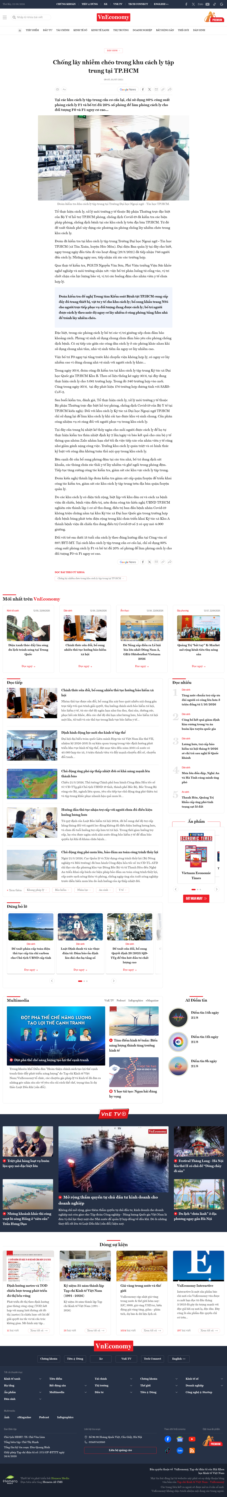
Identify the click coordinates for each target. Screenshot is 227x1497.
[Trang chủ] (20, 30)
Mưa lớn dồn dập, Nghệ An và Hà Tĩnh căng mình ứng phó (200, 778)
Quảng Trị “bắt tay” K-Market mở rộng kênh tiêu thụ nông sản (198, 650)
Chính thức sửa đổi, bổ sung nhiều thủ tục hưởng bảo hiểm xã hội (85, 650)
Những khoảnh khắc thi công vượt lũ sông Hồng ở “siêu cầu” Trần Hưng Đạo (27, 1219)
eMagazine (152, 1000)
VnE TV (117, 4)
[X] (193, 4)
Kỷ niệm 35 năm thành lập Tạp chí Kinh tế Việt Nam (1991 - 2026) (84, 1291)
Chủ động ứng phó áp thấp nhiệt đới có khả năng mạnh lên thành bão (105, 774)
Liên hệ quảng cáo (120, 1450)
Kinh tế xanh (100, 30)
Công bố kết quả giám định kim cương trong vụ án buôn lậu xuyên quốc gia (201, 724)
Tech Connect (138, 4)
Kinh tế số (80, 30)
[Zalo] (200, 4)
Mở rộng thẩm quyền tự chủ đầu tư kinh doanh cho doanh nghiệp (108, 1200)
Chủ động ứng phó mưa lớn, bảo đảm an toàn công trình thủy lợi (109, 852)
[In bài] (57, 89)
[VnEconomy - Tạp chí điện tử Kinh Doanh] (113, 1346)
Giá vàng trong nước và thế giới (140, 1288)
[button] (80, 981)
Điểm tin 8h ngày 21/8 (204, 1064)
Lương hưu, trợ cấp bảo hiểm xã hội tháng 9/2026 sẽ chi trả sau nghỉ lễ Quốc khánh (200, 751)
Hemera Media (60, 1478)
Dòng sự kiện (113, 1245)
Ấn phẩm (196, 822)
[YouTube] (207, 4)
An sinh (185, 792)
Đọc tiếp (14, 683)
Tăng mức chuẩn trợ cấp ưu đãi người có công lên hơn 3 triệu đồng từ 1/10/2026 (201, 700)
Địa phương (183, 611)
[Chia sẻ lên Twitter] (149, 89)
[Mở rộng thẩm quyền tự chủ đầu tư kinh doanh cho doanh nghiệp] (113, 1159)
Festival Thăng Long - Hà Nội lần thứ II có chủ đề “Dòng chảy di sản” (198, 1166)
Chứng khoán (66, 4)
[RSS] (192, 1450)
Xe (105, 4)
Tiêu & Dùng (90, 4)
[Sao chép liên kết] (163, 89)
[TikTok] (214, 4)
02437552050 (97, 1442)
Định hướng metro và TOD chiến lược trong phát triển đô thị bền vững (27, 1291)
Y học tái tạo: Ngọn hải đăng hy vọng (133, 1094)
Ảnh (6, 1417)
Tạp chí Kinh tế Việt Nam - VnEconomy (200, 1482)
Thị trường (121, 30)
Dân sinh (199, 30)
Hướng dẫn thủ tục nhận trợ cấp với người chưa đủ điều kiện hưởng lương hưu (106, 812)
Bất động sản (165, 30)
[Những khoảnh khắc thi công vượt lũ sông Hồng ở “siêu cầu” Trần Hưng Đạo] (28, 1194)
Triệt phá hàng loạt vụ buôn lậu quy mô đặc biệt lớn (26, 1163)
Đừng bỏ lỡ (17, 907)
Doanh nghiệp (142, 30)
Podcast (121, 1000)
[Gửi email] (156, 89)
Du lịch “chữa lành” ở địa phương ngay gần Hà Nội (195, 1216)
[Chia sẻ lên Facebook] (143, 89)
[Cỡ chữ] (64, 89)
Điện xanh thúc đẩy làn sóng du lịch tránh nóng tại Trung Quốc (28, 650)
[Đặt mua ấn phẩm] (214, 16)
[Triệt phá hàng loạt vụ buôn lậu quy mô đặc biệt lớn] (28, 1141)
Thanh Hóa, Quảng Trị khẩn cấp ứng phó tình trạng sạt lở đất (198, 802)
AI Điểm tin (196, 1001)
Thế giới (183, 30)
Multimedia (18, 1001)
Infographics (135, 1000)
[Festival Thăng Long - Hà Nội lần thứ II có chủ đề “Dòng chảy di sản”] (199, 1141)
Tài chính (62, 30)
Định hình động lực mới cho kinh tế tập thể (93, 733)
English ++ (161, 4)
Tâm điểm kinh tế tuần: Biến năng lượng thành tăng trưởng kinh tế (133, 1045)
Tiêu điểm (32, 30)
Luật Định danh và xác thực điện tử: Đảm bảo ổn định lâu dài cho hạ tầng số (80, 953)
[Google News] (221, 4)
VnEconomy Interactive (195, 1286)
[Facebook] (186, 4)
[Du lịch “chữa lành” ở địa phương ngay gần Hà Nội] (199, 1194)
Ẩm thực (124, 611)
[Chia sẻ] (169, 89)
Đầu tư (47, 30)
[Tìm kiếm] (14, 17)
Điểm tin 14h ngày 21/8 (205, 1015)
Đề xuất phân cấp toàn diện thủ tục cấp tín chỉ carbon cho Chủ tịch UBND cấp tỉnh (31, 953)
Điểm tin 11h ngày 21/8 (204, 1039)
